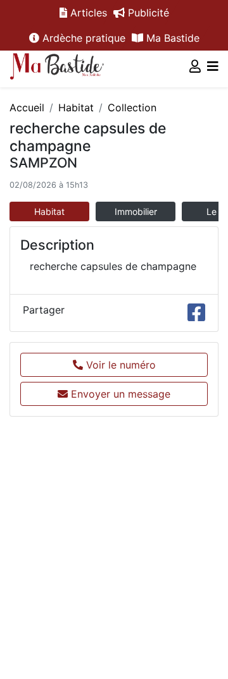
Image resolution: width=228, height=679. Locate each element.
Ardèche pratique (82, 38)
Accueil (27, 107)
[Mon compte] (195, 66)
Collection (132, 107)
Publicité (147, 12)
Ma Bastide (171, 38)
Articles (87, 12)
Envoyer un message (119, 394)
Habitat (76, 107)
